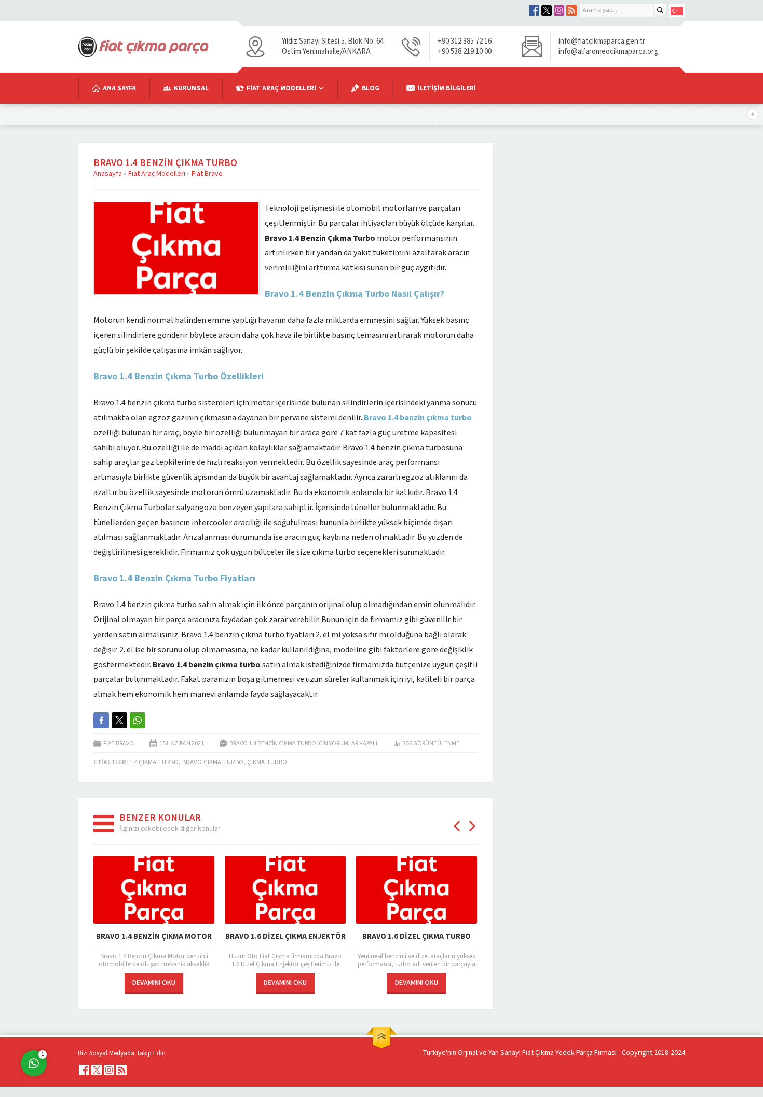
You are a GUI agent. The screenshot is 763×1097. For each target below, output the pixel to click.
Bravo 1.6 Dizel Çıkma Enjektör (285, 936)
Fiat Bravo (207, 174)
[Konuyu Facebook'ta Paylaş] (101, 720)
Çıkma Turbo (267, 762)
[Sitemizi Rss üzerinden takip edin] (571, 10)
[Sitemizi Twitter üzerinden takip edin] (546, 10)
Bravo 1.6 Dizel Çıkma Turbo (416, 936)
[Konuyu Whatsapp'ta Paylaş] (137, 720)
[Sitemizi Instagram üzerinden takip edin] (559, 10)
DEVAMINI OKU (153, 983)
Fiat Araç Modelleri (156, 174)
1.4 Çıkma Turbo (154, 762)
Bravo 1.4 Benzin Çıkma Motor (154, 936)
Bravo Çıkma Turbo (212, 762)
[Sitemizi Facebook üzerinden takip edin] (534, 10)
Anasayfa (107, 174)
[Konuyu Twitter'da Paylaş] (119, 720)
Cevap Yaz (99, 1021)
